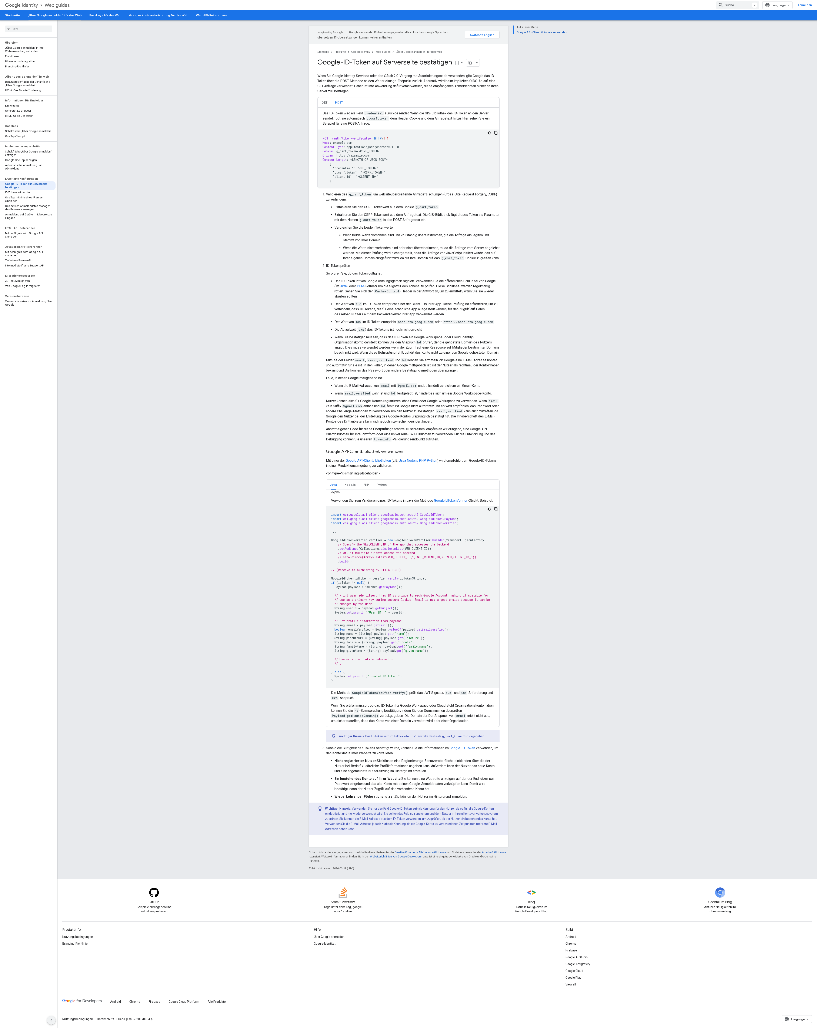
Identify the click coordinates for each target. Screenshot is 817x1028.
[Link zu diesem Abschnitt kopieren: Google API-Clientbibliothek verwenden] (407, 451)
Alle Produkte (217, 1001)
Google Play (573, 977)
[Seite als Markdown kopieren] (470, 62)
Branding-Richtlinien (75, 943)
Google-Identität (325, 943)
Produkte (340, 51)
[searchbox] (28, 29)
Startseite (12, 15)
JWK (343, 286)
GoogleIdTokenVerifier (450, 500)
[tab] (324, 102)
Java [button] (333, 485)
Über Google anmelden (329, 936)
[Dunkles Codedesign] (489, 133)
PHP (422, 460)
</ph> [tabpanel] (412, 606)
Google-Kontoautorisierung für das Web (158, 15)
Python (432, 460)
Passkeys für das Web (105, 15)
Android (571, 936)
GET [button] (324, 102)
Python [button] (382, 485)
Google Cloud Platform (184, 1001)
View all (571, 984)
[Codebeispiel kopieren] (496, 133)
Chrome (571, 943)
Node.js (412, 460)
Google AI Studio (577, 957)
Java (402, 460)
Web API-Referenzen (211, 15)
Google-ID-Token (462, 748)
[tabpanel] (408, 149)
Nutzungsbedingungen (77, 936)
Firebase (571, 950)
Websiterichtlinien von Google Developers (395, 856)
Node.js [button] (350, 485)
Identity (30, 5)
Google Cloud (574, 970)
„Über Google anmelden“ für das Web (55, 15)
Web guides (57, 5)
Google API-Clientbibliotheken (368, 460)
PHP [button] (366, 485)
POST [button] (339, 102)
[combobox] (737, 5)
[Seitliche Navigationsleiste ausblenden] (51, 1020)
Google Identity (360, 51)
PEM (360, 286)
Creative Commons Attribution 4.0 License (420, 852)
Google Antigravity (578, 964)
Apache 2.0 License (494, 852)
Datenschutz (105, 1019)
